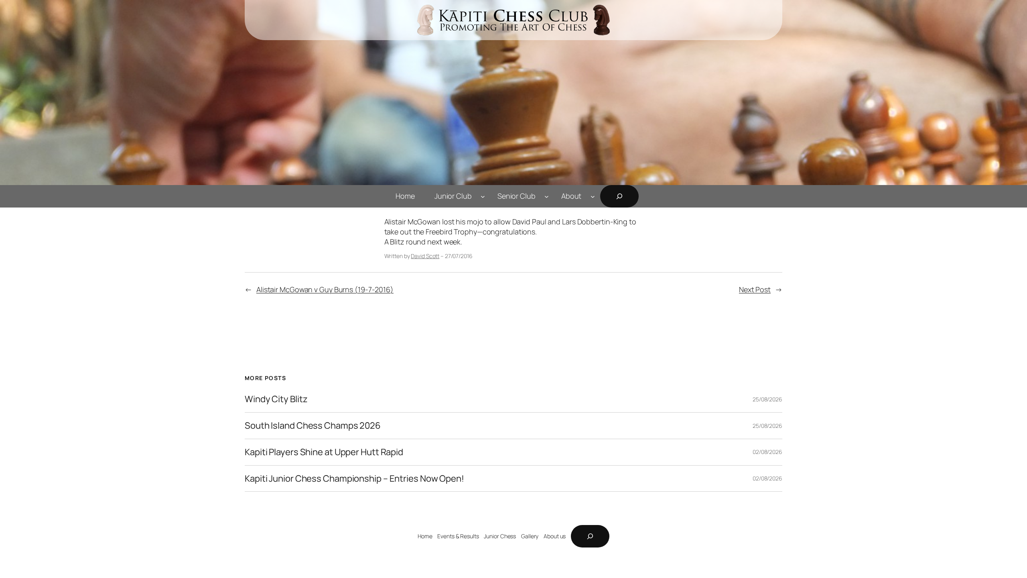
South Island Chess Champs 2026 (313, 426)
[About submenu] (593, 196)
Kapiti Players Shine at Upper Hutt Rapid (324, 452)
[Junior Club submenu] (483, 196)
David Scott (425, 256)
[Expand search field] (619, 196)
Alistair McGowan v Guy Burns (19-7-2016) (325, 289)
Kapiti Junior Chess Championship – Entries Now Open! (354, 479)
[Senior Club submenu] (546, 196)
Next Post (755, 289)
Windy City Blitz (276, 399)
